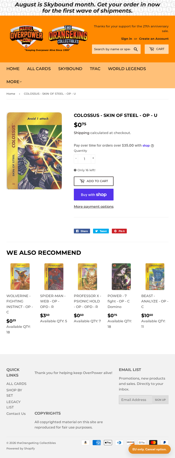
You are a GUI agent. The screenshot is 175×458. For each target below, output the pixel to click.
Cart (159, 49)
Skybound (70, 68)
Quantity (80, 151)
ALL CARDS (39, 68)
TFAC (95, 68)
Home (13, 68)
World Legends (127, 68)
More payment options (94, 207)
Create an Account (154, 38)
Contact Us (16, 414)
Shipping (81, 133)
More (12, 81)
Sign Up (160, 399)
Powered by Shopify (20, 448)
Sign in (126, 38)
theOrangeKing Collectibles (36, 443)
